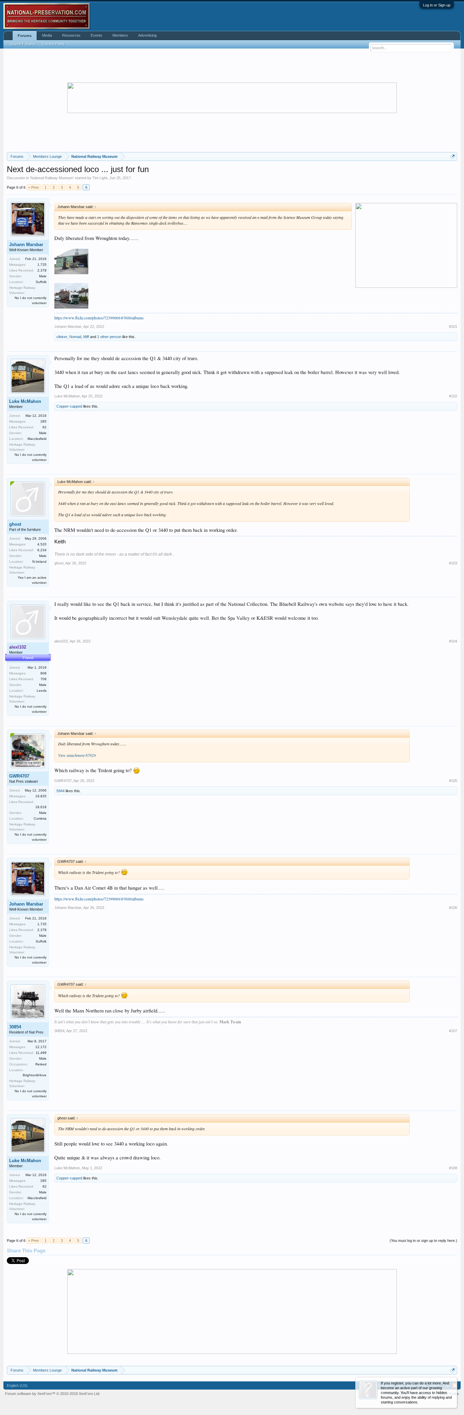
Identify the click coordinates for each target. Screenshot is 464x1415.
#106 (453, 908)
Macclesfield (37, 439)
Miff (86, 337)
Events (96, 35)
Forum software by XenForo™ (52, 1394)
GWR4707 (19, 776)
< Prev (33, 187)
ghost (15, 524)
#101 (453, 326)
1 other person (109, 337)
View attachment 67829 (77, 755)
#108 (453, 1168)
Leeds (42, 690)
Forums (25, 36)
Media (47, 35)
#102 (453, 396)
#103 (453, 563)
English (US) (17, 1385)
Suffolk (41, 282)
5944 (60, 791)
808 (43, 673)
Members (120, 35)
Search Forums (22, 44)
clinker (61, 337)
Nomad (75, 337)
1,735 (42, 264)
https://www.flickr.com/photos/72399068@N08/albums (99, 317)
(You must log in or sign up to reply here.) (423, 1241)
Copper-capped (69, 406)
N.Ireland (39, 561)
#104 (453, 641)
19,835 (41, 796)
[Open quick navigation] (453, 156)
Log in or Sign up (436, 5)
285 (43, 421)
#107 (453, 1031)
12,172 (41, 1047)
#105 (453, 781)
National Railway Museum (52, 178)
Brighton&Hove (35, 1075)
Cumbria (40, 818)
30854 (15, 1026)
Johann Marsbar (26, 244)
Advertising (147, 35)
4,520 (42, 544)
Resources (71, 35)
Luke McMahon (25, 401)
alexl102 (61, 641)
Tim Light (99, 178)
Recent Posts (53, 44)
